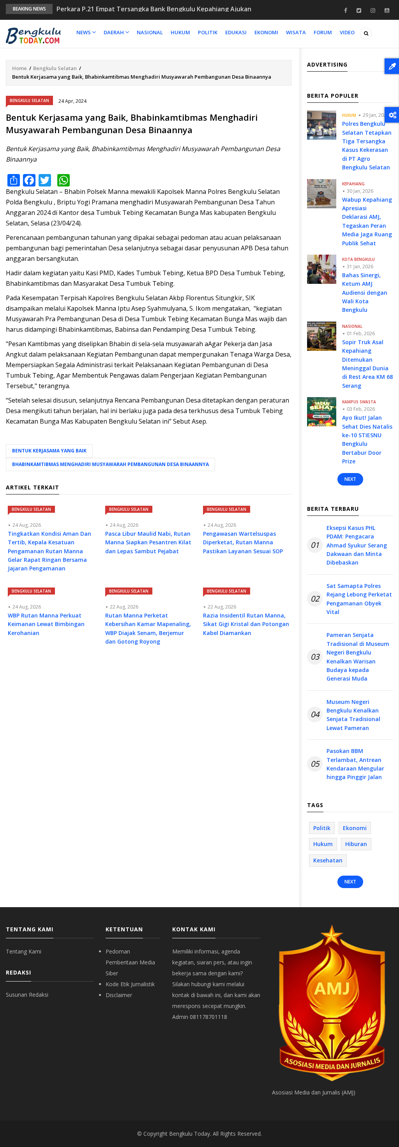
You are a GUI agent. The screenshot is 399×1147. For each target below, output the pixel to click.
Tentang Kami (23, 951)
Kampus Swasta (359, 402)
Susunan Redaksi (27, 994)
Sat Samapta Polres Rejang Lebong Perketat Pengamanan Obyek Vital (359, 599)
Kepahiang (353, 183)
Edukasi (236, 32)
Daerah (114, 32)
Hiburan (356, 844)
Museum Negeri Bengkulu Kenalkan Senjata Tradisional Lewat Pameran (353, 715)
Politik (207, 32)
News (84, 32)
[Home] (33, 35)
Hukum (180, 32)
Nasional (150, 32)
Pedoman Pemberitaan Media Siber (130, 962)
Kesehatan (328, 860)
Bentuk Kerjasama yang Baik (49, 450)
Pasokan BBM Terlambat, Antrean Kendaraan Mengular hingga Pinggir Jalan (355, 764)
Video (347, 32)
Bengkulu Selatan (55, 68)
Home (19, 68)
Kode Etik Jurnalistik (130, 984)
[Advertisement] (148, 723)
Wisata (296, 32)
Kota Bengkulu (358, 259)
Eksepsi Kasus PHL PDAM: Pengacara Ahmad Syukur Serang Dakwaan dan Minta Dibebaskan (357, 545)
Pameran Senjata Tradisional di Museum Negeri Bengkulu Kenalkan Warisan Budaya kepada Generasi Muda (358, 656)
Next (350, 479)
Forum (323, 32)
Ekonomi (266, 32)
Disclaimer (119, 995)
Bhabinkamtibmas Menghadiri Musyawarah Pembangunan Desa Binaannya (110, 464)
